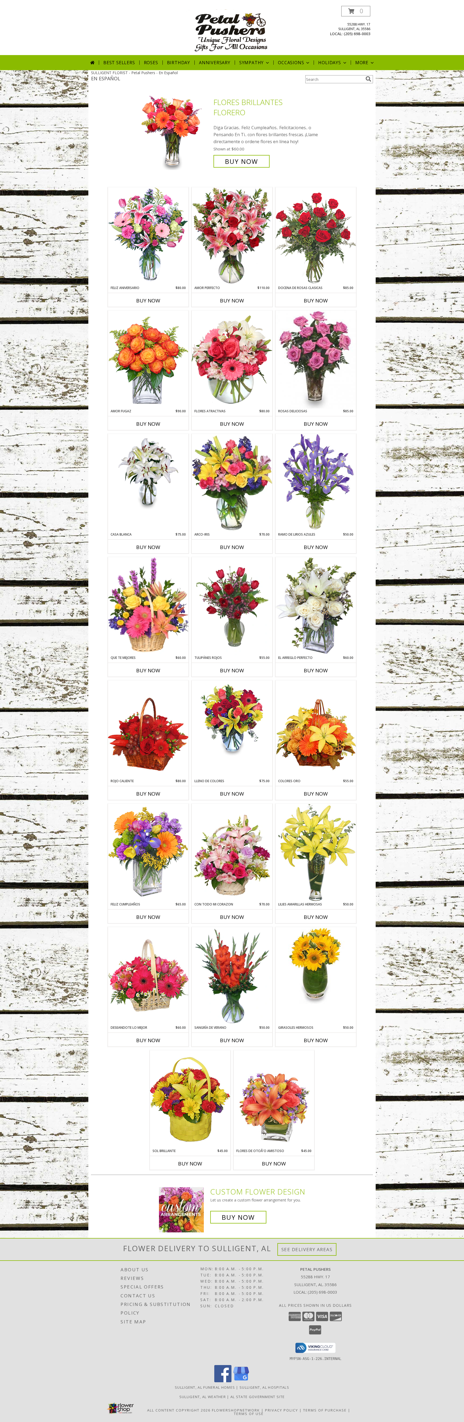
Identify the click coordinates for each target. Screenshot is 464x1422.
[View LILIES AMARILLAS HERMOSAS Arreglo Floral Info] (316, 852)
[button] (355, 11)
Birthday (178, 63)
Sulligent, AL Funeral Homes (205, 1387)
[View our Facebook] (222, 1380)
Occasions (291, 63)
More (361, 63)
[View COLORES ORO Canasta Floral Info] (316, 729)
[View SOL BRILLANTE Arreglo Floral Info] (190, 1099)
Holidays (329, 63)
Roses (151, 63)
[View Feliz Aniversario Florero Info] (148, 236)
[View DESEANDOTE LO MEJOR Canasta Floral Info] (148, 976)
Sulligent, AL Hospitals (264, 1387)
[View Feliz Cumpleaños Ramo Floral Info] (148, 852)
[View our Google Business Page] (241, 1380)
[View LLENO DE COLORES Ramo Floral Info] (232, 719)
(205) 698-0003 (357, 33)
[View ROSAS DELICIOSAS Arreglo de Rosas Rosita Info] (316, 360)
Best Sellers (119, 63)
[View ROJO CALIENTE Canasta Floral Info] (148, 729)
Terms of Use (249, 1413)
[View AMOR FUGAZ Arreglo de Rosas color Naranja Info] (148, 359)
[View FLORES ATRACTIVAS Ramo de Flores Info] (232, 359)
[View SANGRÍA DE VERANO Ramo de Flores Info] (232, 976)
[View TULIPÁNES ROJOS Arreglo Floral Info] (232, 606)
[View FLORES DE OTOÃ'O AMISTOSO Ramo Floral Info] (274, 1099)
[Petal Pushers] (232, 30)
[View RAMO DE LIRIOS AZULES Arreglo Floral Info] (316, 483)
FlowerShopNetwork (236, 1410)
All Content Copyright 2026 (179, 1410)
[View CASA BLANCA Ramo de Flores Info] (148, 472)
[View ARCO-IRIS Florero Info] (232, 483)
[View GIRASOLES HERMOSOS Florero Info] (316, 965)
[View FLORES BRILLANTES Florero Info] (175, 131)
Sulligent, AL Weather (202, 1396)
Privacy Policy (281, 1410)
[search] (368, 79)
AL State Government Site (257, 1396)
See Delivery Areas (307, 1249)
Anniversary (214, 63)
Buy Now (241, 161)
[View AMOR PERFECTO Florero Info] (232, 236)
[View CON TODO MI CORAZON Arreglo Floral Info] (232, 853)
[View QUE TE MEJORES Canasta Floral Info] (148, 606)
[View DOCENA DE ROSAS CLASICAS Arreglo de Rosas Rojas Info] (316, 236)
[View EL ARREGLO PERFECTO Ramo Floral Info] (316, 606)
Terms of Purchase (325, 1410)
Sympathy (251, 63)
